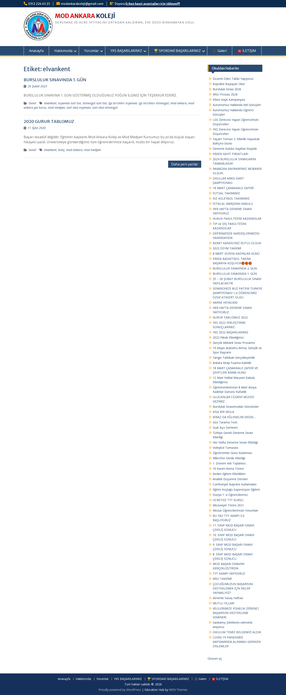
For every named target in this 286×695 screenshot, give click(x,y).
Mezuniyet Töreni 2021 (228, 505)
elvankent (50, 103)
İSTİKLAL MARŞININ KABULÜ (233, 204)
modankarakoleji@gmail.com (82, 4)
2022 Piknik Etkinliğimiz (228, 337)
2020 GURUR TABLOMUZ (49, 121)
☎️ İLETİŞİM (246, 50)
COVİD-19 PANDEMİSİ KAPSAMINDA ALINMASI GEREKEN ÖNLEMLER (237, 641)
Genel (32, 103)
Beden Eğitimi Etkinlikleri (229, 474)
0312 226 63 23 (39, 4)
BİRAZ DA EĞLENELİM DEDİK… (234, 417)
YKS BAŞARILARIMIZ (126, 50)
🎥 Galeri (220, 50)
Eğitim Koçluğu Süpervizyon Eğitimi (236, 489)
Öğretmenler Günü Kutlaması (232, 453)
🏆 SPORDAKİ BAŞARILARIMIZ (177, 50)
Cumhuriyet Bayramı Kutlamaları (234, 484)
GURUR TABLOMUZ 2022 (230, 317)
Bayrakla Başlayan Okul (229, 84)
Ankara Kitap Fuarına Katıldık (232, 363)
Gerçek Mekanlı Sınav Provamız (234, 343)
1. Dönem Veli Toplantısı (229, 463)
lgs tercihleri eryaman (122, 103)
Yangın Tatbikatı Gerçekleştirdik (234, 358)
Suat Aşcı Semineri (225, 427)
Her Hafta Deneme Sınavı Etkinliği (235, 442)
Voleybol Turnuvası (225, 448)
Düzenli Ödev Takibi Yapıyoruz (233, 79)
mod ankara (178, 103)
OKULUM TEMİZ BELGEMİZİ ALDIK (237, 632)
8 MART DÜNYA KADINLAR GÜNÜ (236, 253)
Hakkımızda (63, 50)
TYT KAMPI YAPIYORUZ (229, 573)
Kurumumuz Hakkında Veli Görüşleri (237, 105)
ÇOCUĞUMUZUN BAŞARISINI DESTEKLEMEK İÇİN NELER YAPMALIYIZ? (233, 588)
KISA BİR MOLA (223, 412)
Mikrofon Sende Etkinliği (229, 458)
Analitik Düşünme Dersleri (230, 479)
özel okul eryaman (79, 108)
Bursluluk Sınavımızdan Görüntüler (236, 407)
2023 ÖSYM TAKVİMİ (227, 248)
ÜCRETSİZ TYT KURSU (228, 500)
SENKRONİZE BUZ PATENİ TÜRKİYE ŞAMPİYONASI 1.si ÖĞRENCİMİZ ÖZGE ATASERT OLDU (237, 292)
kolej (61, 150)
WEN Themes (178, 690)
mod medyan (56, 108)
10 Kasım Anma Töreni (228, 469)
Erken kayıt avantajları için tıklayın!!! (153, 4)
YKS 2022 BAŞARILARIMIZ (230, 332)
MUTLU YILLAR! (223, 603)
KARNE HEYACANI (225, 302)
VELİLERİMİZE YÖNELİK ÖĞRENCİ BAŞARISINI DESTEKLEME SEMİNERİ (236, 612)
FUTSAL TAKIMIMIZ (226, 193)
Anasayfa (36, 50)
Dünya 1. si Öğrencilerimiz (230, 495)
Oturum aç (214, 658)
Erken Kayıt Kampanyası (229, 100)
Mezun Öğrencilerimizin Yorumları (235, 510)
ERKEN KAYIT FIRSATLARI (230, 154)
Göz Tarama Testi (225, 422)
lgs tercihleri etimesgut (154, 103)
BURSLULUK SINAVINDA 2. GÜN (235, 268)
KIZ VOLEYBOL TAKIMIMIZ (231, 198)
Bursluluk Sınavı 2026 (227, 89)
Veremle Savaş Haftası (228, 598)
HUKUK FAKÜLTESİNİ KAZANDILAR (237, 218)
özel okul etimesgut (105, 108)
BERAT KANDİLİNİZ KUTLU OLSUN (237, 243)
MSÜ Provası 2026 (225, 94)
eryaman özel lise (69, 103)
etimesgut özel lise (95, 103)
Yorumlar (91, 50)
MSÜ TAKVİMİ (222, 579)
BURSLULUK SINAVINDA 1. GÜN (55, 79)
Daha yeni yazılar (184, 164)
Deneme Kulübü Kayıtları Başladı (235, 149)
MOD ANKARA (75, 16)
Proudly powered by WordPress (119, 690)
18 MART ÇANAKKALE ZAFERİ (233, 188)
